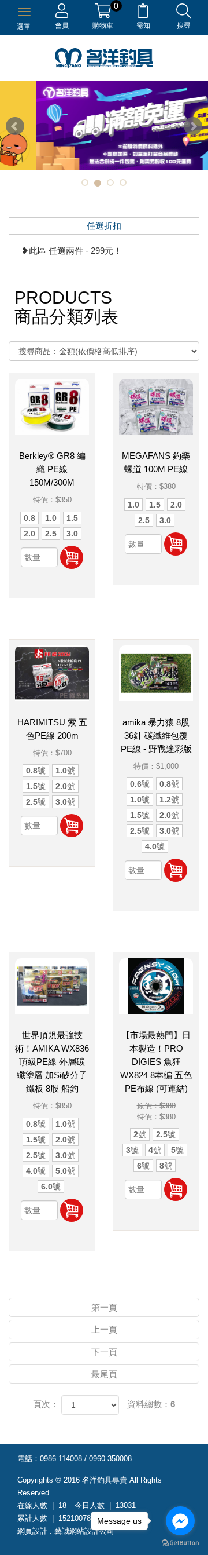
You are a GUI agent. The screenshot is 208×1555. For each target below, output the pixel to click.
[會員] (61, 13)
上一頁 (104, 1329)
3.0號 (65, 801)
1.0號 (65, 770)
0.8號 (36, 770)
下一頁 (104, 1352)
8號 (165, 1165)
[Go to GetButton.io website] (180, 1543)
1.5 (72, 518)
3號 (132, 1150)
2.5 (51, 533)
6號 (143, 1165)
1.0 (51, 518)
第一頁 (104, 1307)
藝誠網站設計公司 (84, 1531)
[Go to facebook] (180, 1520)
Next (193, 126)
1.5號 (36, 786)
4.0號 (155, 846)
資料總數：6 (151, 1404)
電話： (28, 1458)
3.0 (72, 533)
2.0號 (65, 786)
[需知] (143, 13)
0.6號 (140, 784)
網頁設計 (32, 1531)
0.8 (29, 518)
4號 (154, 1150)
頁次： (46, 1404)
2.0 (29, 533)
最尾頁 (104, 1374)
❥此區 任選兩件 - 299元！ (71, 250)
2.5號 (36, 801)
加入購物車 (71, 557)
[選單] (24, 10)
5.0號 (65, 1171)
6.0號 (51, 1186)
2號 (139, 1134)
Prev (15, 126)
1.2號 (169, 799)
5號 (177, 1150)
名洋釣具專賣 (104, 57)
